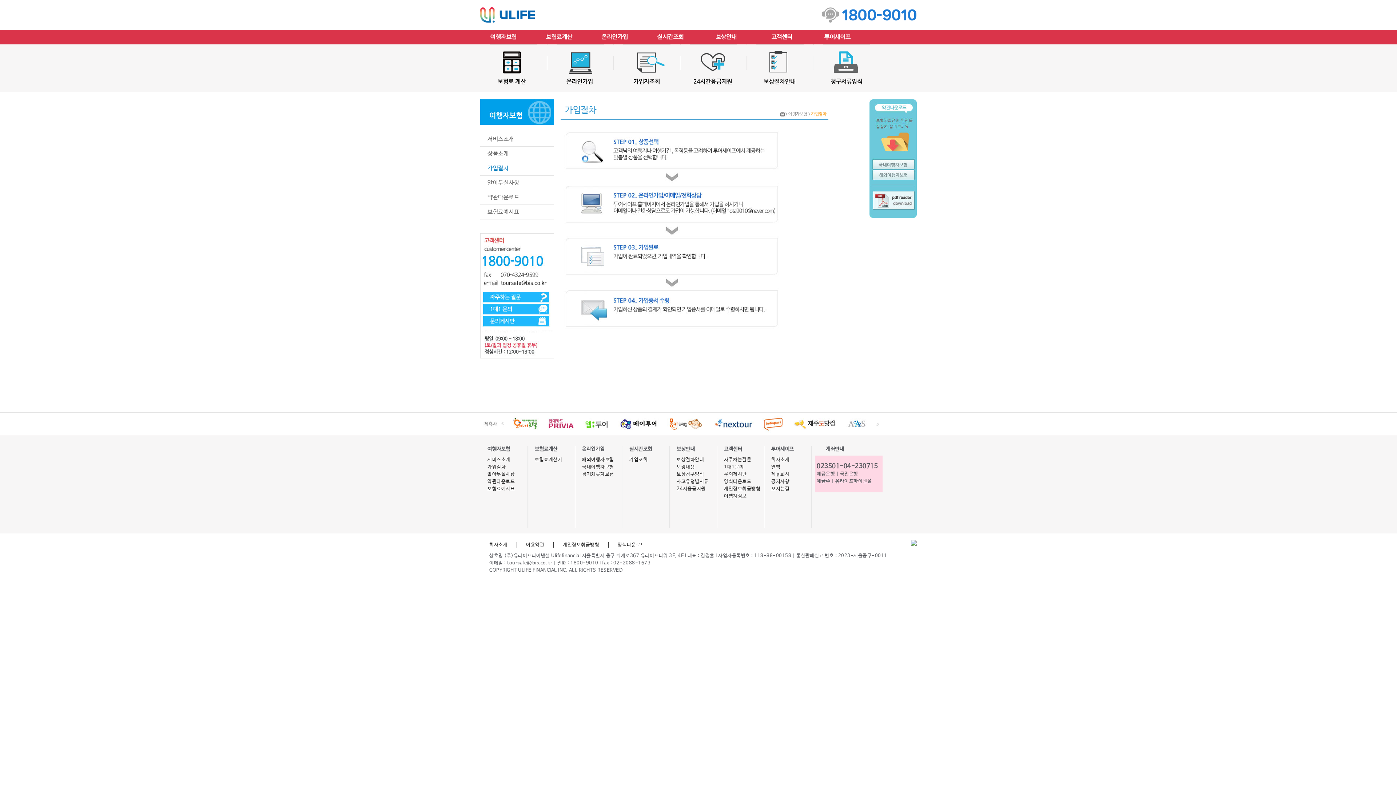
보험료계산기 (548, 460)
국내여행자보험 (598, 467)
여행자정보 (735, 496)
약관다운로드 (503, 197)
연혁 (775, 467)
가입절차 (498, 168)
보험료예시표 (503, 212)
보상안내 (726, 36)
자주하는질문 (737, 460)
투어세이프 (837, 36)
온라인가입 (615, 36)
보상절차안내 (690, 460)
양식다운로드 (737, 481)
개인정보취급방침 (742, 489)
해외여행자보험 (598, 460)
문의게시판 (735, 474)
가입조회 (638, 460)
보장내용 (686, 467)
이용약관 (535, 545)
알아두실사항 (503, 182)
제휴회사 (780, 474)
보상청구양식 (690, 474)
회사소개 (780, 460)
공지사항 (780, 481)
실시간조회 (670, 36)
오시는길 (780, 489)
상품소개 (498, 153)
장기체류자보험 (598, 474)
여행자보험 (503, 36)
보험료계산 (559, 36)
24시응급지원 (691, 489)
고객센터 (782, 36)
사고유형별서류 (693, 481)
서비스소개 (500, 139)
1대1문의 (734, 467)
